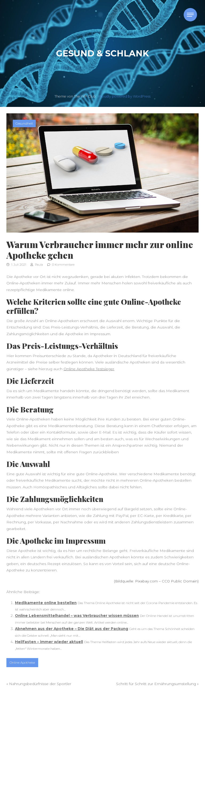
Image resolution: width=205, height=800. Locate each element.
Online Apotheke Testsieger (89, 369)
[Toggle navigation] (190, 14)
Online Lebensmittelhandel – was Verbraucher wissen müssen (77, 615)
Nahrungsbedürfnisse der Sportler (40, 684)
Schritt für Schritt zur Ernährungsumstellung (156, 684)
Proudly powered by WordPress (124, 96)
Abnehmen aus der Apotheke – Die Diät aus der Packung (71, 629)
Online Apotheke (22, 662)
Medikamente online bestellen (46, 603)
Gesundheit (24, 123)
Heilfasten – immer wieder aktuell (49, 642)
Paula (38, 264)
